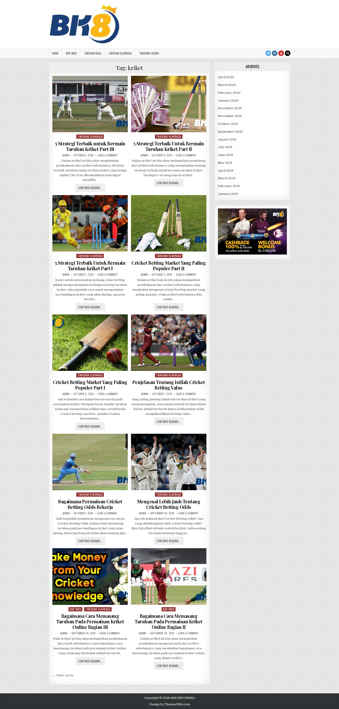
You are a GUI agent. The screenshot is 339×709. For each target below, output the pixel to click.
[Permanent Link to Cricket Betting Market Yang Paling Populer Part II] (168, 223)
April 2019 (225, 170)
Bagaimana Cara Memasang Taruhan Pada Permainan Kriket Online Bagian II (168, 621)
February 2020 (229, 92)
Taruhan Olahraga (120, 53)
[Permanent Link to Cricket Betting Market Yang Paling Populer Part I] (90, 342)
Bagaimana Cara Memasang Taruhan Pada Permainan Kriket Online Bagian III (90, 621)
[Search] (287, 53)
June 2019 (225, 155)
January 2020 (228, 100)
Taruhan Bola (92, 53)
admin (65, 155)
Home (55, 53)
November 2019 (230, 116)
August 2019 (227, 139)
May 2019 (225, 162)
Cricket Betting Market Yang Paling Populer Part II (168, 265)
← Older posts (63, 675)
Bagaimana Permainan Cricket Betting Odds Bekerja (90, 504)
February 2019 (229, 186)
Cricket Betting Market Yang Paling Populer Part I (90, 385)
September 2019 (230, 131)
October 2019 (228, 124)
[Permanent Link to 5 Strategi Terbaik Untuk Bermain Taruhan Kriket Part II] (168, 104)
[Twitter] (268, 53)
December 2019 (229, 108)
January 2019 (228, 194)
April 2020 (226, 77)
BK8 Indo (71, 53)
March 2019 (226, 178)
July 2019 (225, 147)
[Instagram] (274, 53)
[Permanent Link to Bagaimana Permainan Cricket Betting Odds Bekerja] (90, 462)
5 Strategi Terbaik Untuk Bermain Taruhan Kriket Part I (90, 265)
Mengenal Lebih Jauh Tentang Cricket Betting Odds (168, 504)
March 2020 (227, 85)
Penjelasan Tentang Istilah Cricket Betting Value (168, 385)
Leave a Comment (108, 155)
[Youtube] (281, 53)
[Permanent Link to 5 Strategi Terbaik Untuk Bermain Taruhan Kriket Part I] (90, 223)
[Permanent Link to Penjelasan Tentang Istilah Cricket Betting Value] (168, 342)
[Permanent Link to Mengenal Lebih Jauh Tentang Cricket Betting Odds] (168, 462)
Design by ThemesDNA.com (169, 704)
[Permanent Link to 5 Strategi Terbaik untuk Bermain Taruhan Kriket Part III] (90, 104)
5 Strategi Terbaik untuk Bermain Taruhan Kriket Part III (90, 146)
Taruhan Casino (149, 53)
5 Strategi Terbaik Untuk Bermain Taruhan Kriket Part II (168, 146)
